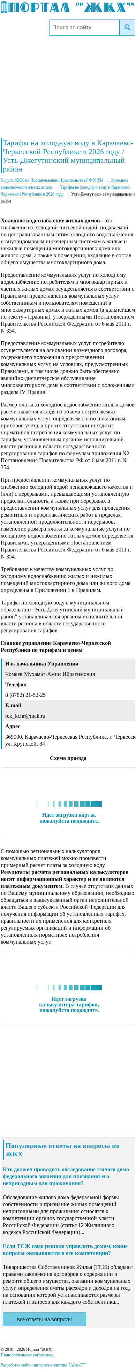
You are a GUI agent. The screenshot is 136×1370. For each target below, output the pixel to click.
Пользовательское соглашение (27, 1355)
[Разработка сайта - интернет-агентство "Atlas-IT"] (43, 1365)
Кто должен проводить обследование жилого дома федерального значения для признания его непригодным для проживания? (66, 1176)
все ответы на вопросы (44, 1319)
